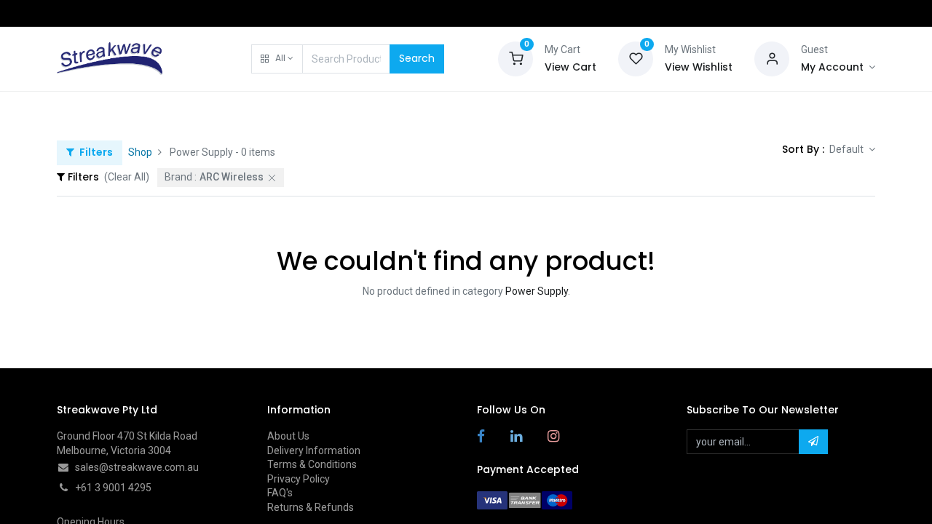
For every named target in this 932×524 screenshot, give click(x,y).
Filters (95, 152)
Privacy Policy (298, 479)
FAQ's (280, 493)
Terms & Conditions (312, 464)
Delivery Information (313, 450)
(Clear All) (126, 177)
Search (417, 58)
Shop (140, 152)
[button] (277, 59)
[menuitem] (93, 111)
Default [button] (847, 149)
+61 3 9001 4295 (113, 487)
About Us (288, 436)
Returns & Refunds (310, 507)
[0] (515, 57)
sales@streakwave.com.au (137, 467)
